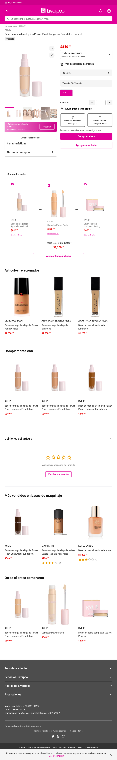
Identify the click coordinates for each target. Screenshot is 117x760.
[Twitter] (58, 736)
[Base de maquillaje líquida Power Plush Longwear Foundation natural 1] (9, 113)
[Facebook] (53, 736)
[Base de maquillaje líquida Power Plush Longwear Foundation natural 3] (27, 113)
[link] (22, 306)
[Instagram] (63, 736)
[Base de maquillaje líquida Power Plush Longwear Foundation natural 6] (54, 113)
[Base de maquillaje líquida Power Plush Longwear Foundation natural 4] (36, 113)
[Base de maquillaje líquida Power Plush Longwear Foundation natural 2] (18, 113)
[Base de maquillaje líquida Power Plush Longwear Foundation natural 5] (45, 113)
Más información (56, 756)
